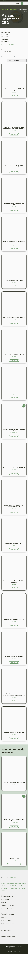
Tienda (6, 9)
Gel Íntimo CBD (5, 41)
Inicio (3, 9)
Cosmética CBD (13, 9)
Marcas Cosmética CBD (7, 45)
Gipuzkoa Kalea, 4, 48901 (13, 886)
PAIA (2, 49)
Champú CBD (5, 39)
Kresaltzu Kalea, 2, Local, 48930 (13, 883)
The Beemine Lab (6, 51)
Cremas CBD (4, 34)
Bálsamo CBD (5, 37)
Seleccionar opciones (14, 863)
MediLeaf (3, 47)
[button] (22, 3)
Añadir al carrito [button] (14, 95)
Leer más (14, 286)
